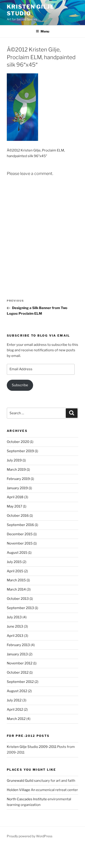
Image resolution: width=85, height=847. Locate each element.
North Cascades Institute (27, 799)
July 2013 (14, 617)
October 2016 (18, 516)
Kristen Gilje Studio (30, 10)
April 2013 (15, 636)
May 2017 (14, 506)
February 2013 (18, 645)
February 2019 (18, 479)
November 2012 (19, 663)
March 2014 (16, 589)
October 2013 (18, 599)
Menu (45, 31)
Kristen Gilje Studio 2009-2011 (31, 747)
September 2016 (20, 525)
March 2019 (16, 470)
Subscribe (20, 385)
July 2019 (14, 460)
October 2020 (18, 442)
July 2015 (14, 562)
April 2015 (15, 571)
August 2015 (17, 553)
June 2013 (15, 626)
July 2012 (14, 700)
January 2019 (17, 488)
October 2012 (18, 672)
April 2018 (15, 497)
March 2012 (16, 719)
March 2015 (16, 580)
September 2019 (20, 451)
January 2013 (17, 654)
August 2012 (17, 691)
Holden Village (18, 790)
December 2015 (20, 534)
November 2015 (20, 543)
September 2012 (20, 682)
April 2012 (15, 709)
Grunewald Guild (20, 781)
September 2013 (20, 608)
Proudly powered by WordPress (29, 836)
